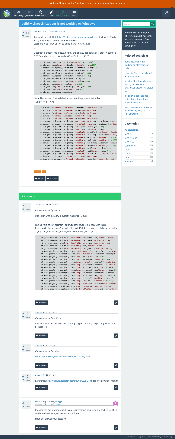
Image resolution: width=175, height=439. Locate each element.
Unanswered (40, 16)
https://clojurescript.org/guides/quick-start (78, 37)
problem (37, 172)
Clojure (128, 133)
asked (36, 31)
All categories (131, 130)
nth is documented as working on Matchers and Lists (137, 64)
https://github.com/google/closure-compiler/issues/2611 (62, 356)
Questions (29, 16)
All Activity (18, 16)
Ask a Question (62, 16)
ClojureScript (55, 31)
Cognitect (141, 437)
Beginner (129, 161)
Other (127, 157)
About (78, 3)
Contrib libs (130, 145)
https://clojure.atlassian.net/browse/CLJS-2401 (69, 381)
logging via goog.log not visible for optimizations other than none (136, 99)
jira (44, 172)
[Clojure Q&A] (6, 14)
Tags (51, 16)
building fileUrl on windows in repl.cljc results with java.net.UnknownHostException (139, 86)
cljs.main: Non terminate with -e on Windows (139, 75)
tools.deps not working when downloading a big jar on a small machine (139, 110)
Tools (127, 149)
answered (38, 205)
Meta (127, 153)
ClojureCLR (130, 141)
